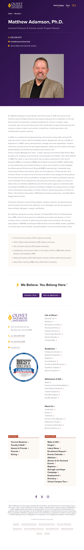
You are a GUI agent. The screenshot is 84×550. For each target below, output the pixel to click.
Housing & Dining (52, 328)
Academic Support (52, 367)
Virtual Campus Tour (57, 481)
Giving (47, 413)
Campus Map (50, 340)
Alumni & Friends (19, 448)
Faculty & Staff (17, 445)
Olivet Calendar (51, 337)
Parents (14, 451)
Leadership (49, 409)
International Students (53, 388)
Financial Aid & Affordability (56, 385)
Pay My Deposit (51, 398)
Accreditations (50, 361)
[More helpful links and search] (73, 5)
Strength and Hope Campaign (56, 471)
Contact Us (15, 347)
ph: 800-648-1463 (18, 335)
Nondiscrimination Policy (47, 524)
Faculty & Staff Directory (54, 364)
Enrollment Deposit (56, 451)
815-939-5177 (16, 37)
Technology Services (53, 334)
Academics (50, 348)
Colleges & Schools (52, 352)
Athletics (48, 322)
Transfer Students (52, 392)
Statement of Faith (52, 422)
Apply (47, 382)
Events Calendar (55, 454)
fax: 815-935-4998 (18, 341)
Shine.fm (39, 533)
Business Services (52, 428)
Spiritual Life (50, 318)
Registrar (48, 358)
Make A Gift (53, 442)
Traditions (48, 416)
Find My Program (51, 395)
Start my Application (50, 295)
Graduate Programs (52, 355)
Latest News (53, 448)
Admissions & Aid (53, 379)
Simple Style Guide (67, 529)
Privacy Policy (17, 529)
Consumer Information (53, 425)
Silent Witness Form (52, 529)
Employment (53, 475)
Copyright (16, 524)
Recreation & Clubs (52, 325)
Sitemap (47, 533)
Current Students (19, 442)
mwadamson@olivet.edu (20, 41)
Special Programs (51, 370)
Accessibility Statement (29, 524)
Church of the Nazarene (54, 419)
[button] (58, 5)
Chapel (50, 445)
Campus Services (51, 331)
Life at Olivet (51, 315)
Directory (17, 14)
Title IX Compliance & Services (34, 529)
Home (10, 14)
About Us (49, 406)
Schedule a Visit (30, 295)
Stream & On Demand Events (57, 462)
